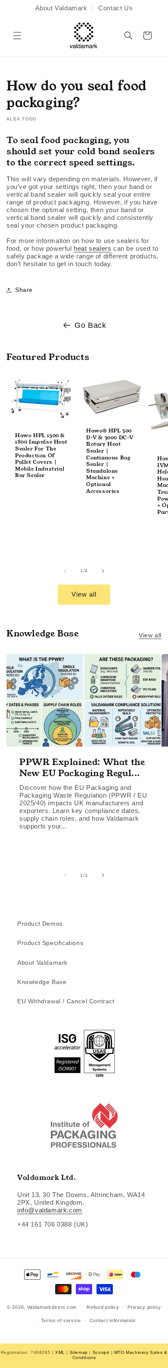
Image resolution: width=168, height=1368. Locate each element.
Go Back (90, 325)
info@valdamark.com (49, 1210)
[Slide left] (65, 570)
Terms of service (61, 1320)
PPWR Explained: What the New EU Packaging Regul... (82, 767)
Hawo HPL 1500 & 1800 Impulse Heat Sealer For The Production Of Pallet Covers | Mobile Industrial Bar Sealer (41, 455)
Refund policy (103, 1307)
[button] (17, 35)
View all (84, 594)
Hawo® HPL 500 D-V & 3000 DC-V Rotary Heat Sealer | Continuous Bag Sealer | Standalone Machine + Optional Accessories (110, 460)
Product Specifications (50, 942)
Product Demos (40, 923)
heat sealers (92, 248)
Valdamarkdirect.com (52, 1307)
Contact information (113, 1320)
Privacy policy (144, 1307)
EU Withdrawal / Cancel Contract (66, 1001)
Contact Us (115, 8)
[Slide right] (102, 570)
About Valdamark (61, 8)
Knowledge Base (41, 981)
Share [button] (24, 289)
